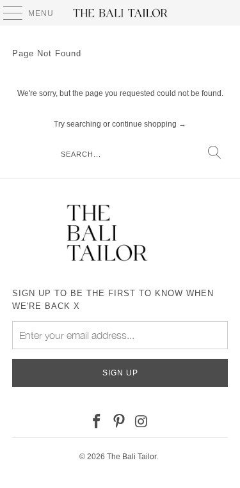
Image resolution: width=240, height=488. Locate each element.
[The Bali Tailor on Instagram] (141, 422)
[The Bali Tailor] (120, 13)
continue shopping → (149, 124)
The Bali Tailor (131, 456)
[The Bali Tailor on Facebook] (97, 422)
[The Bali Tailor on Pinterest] (119, 422)
